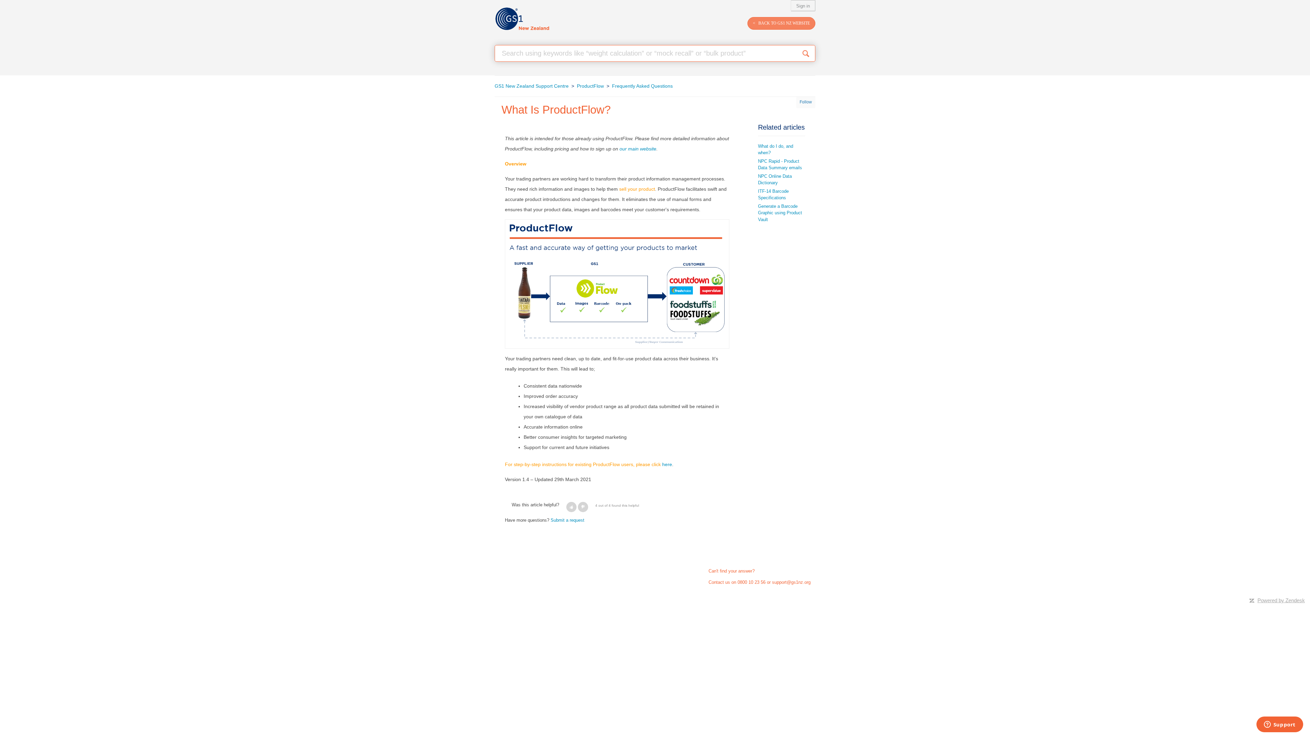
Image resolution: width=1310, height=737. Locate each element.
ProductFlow (590, 86)
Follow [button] (806, 102)
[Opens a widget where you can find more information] (1279, 725)
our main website (638, 148)
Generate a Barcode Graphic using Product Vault (780, 213)
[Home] (522, 19)
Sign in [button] (803, 6)
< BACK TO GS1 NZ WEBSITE (781, 23)
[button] (571, 507)
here (667, 464)
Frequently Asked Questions (642, 86)
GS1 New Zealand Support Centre (532, 86)
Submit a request (567, 520)
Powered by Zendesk (1281, 600)
